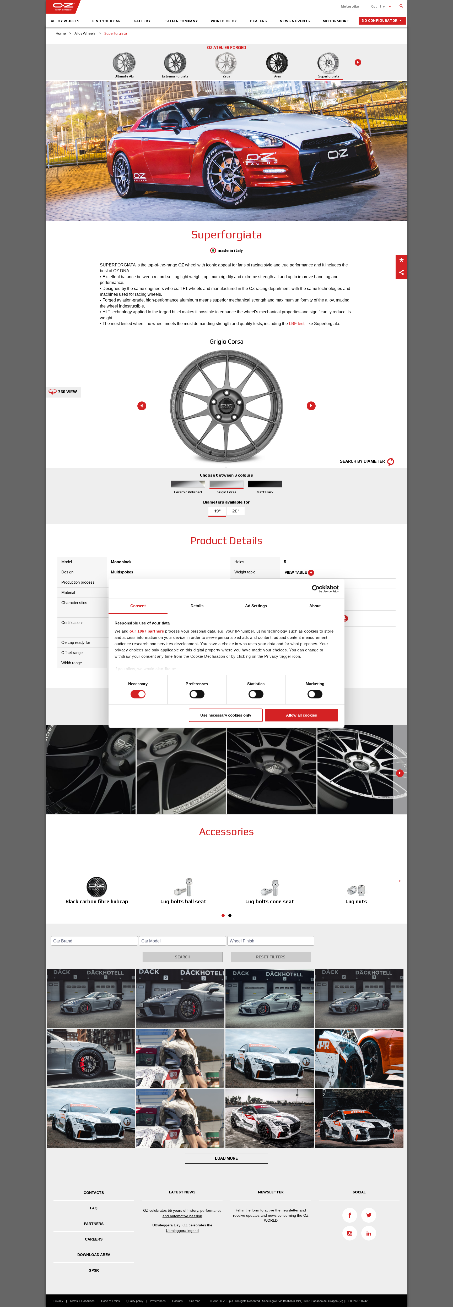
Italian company (181, 21)
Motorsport (336, 21)
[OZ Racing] (136, 7)
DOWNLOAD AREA (93, 1255)
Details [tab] (197, 606)
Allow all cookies (301, 715)
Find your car (106, 21)
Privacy (58, 1301)
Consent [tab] (138, 606)
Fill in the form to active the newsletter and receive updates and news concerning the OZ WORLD (271, 1215)
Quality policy (134, 1301)
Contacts (94, 1193)
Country (378, 6)
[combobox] (94, 941)
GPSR (94, 1270)
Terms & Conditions (82, 1301)
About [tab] (315, 606)
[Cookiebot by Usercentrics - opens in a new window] (316, 589)
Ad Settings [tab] (256, 606)
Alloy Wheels (65, 21)
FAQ (94, 1208)
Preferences (158, 1301)
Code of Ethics (110, 1301)
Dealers (258, 21)
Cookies (177, 1301)
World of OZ (224, 21)
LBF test (296, 323)
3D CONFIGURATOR (380, 21)
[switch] (197, 694)
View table (296, 572)
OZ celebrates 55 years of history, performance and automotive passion (182, 1213)
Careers (94, 1239)
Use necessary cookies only (225, 715)
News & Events (295, 21)
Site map (194, 1301)
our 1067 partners (147, 631)
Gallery (142, 21)
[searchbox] (95, 941)
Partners (94, 1224)
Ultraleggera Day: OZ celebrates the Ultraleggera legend (182, 1228)
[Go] (401, 5)
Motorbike (350, 6)
